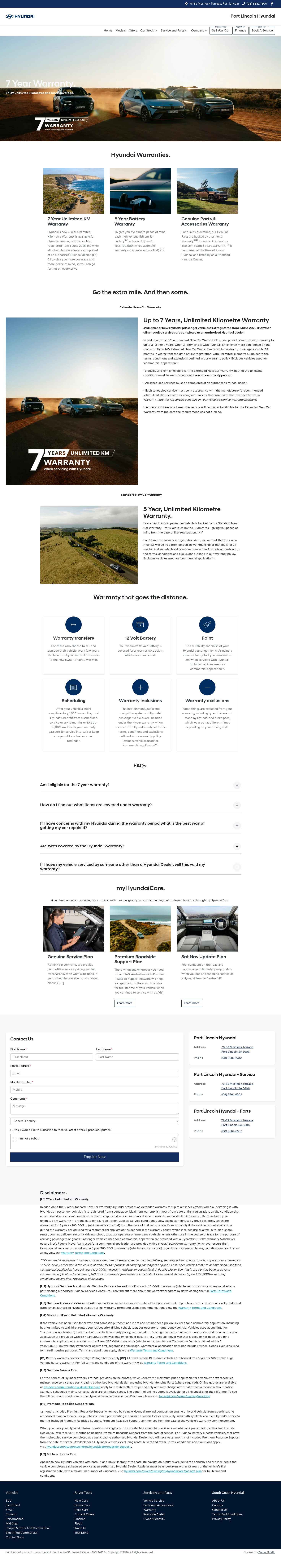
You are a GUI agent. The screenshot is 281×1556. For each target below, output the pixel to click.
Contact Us (219, 1510)
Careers (217, 1505)
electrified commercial (21, 1532)
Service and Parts (172, 30)
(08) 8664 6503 (231, 1094)
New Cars (81, 1500)
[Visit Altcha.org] (174, 1139)
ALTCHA (173, 1147)
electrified (13, 1505)
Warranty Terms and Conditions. (165, 1362)
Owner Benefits (154, 1519)
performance (14, 1519)
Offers (133, 30)
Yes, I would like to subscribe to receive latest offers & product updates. (62, 1130)
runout (11, 1514)
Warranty (149, 1510)
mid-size (12, 1523)
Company (197, 30)
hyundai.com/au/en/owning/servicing (184, 1396)
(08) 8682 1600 (257, 3)
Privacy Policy (221, 1519)
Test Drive (81, 1532)
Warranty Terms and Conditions (82, 1253)
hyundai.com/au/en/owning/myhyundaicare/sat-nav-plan (163, 1471)
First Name (18, 1049)
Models (120, 30)
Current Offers (84, 1514)
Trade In (80, 1528)
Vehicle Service (153, 1500)
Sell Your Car (220, 30)
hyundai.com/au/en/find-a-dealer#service (72, 1387)
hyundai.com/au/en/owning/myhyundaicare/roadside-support (88, 1446)
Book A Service (262, 30)
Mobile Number (21, 1082)
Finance (240, 30)
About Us (218, 1500)
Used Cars (81, 1510)
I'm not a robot (29, 1138)
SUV (8, 1500)
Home (108, 30)
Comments (18, 1098)
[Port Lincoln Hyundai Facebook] (272, 4)
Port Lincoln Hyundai (253, 16)
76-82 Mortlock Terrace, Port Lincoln (214, 3)
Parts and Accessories (158, 1505)
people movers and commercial (28, 1528)
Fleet (78, 1523)
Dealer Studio (266, 1552)
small (9, 1510)
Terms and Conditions (227, 1514)
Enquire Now (95, 1157)
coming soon (15, 1537)
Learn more (125, 1003)
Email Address (20, 1066)
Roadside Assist (153, 1514)
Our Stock (147, 30)
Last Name (104, 1049)
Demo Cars (82, 1505)
